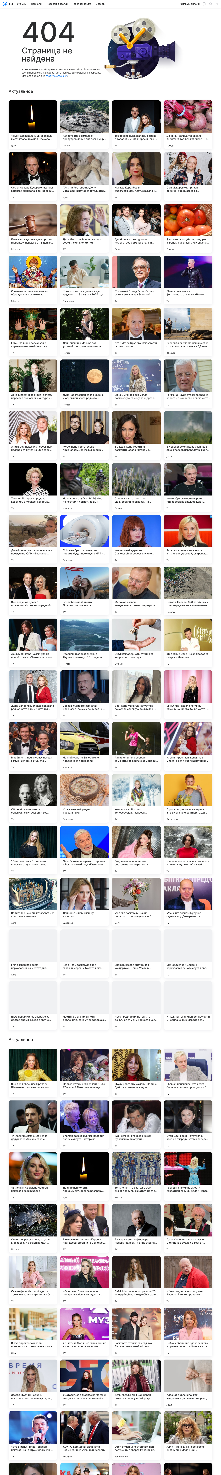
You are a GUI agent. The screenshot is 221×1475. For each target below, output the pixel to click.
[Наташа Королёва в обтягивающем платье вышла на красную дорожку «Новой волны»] (136, 176)
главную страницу (56, 75)
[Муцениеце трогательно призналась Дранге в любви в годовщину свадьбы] (84, 435)
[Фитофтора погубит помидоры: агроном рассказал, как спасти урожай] (188, 228)
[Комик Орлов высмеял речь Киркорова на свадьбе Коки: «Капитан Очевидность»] (188, 487)
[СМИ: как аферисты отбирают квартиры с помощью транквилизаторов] (136, 643)
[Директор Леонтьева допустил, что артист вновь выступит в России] (188, 1213)
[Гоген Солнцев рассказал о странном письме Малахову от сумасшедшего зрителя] (33, 332)
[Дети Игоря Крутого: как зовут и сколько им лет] (136, 332)
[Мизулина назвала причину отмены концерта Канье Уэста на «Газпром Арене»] (188, 694)
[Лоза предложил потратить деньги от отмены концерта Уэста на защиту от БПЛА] (136, 1005)
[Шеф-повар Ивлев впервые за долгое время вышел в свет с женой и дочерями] (33, 1005)
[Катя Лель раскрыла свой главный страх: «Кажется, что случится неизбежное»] (84, 953)
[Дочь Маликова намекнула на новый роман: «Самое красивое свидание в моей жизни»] (33, 643)
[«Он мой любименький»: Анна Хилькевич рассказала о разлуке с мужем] (188, 1109)
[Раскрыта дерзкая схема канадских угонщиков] (84, 1109)
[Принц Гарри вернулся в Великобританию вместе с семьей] (84, 1161)
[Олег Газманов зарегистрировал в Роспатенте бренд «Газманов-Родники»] (84, 850)
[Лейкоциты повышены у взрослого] (84, 902)
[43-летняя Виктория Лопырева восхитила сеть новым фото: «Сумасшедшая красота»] (136, 1109)
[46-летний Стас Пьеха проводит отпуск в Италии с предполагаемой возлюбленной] (188, 643)
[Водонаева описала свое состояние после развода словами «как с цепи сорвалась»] (136, 850)
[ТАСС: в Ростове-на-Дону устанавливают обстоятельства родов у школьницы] (84, 176)
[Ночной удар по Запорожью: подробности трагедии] (84, 746)
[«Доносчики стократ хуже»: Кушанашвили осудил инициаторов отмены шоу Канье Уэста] (136, 1332)
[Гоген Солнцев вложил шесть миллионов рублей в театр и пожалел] (188, 1435)
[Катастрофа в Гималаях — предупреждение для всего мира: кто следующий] (84, 124)
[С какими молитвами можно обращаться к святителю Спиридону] (33, 280)
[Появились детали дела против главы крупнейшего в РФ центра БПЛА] (33, 228)
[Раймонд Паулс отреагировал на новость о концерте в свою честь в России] (188, 383)
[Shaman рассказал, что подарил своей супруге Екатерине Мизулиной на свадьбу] (84, 1332)
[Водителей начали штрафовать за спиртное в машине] (33, 902)
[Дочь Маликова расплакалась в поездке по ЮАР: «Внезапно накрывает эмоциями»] (33, 539)
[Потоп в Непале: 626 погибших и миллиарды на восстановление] (188, 591)
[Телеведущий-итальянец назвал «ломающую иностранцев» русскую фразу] (188, 1057)
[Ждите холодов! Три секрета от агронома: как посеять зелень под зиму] (33, 1109)
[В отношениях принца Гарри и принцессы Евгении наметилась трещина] (84, 1435)
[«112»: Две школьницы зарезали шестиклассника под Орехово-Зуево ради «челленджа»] (33, 124)
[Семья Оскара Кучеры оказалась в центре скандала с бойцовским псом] (33, 176)
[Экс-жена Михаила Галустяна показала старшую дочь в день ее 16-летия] (136, 694)
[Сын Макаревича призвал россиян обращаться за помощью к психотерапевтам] (188, 176)
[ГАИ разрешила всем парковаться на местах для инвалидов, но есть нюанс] (33, 953)
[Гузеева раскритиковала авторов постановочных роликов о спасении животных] (84, 1057)
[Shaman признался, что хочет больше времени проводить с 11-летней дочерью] (188, 1280)
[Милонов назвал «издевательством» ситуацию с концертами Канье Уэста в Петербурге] (136, 591)
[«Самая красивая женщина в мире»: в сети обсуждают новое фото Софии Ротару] (188, 746)
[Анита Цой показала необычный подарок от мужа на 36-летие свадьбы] (33, 435)
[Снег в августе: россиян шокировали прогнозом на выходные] (136, 487)
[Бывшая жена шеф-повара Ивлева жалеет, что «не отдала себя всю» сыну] (136, 1435)
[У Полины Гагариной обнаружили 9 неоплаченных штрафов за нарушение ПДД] (188, 1005)
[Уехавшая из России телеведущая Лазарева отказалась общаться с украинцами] (136, 798)
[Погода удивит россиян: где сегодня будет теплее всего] (136, 1057)
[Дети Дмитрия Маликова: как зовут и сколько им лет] (84, 228)
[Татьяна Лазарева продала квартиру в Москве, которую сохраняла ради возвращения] (33, 487)
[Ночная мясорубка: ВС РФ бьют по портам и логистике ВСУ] (84, 487)
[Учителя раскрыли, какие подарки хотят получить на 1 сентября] (136, 902)
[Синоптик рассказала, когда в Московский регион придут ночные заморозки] (33, 1435)
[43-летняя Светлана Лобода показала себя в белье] (33, 1384)
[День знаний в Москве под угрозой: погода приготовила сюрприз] (84, 332)
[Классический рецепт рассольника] (84, 798)
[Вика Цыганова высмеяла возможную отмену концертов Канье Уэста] (136, 383)
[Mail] (5, 4)
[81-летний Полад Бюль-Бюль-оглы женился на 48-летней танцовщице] (136, 280)
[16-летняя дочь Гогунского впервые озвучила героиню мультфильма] (33, 850)
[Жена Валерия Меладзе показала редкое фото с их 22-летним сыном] (33, 694)
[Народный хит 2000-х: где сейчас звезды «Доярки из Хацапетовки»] (136, 1213)
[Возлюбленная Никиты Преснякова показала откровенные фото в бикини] (84, 591)
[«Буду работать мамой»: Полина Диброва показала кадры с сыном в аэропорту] (136, 1280)
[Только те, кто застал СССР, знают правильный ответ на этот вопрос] (136, 1384)
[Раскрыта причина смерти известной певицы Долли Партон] (188, 1384)
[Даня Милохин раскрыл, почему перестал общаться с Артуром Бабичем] (33, 383)
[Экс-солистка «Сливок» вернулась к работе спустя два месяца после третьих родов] (188, 953)
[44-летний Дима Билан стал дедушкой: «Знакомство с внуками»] (33, 1332)
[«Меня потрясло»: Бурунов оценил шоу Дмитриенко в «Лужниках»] (188, 902)
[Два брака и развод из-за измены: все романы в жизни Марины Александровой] (136, 228)
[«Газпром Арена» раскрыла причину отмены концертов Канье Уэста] (188, 1161)
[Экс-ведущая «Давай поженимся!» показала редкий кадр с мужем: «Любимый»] (33, 591)
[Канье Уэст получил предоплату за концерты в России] (136, 1161)
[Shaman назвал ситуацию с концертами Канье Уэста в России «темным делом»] (136, 953)
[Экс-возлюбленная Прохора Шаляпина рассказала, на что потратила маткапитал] (33, 1280)
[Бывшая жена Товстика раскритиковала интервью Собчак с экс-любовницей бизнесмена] (136, 435)
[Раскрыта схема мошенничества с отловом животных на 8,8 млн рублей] (188, 332)
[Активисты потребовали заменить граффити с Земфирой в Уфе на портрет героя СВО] (136, 746)
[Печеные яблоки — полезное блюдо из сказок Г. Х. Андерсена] (33, 1213)
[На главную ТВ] (10, 4)
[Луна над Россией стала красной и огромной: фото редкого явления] (84, 383)
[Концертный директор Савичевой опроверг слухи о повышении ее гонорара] (136, 539)
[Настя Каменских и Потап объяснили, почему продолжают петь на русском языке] (84, 1005)
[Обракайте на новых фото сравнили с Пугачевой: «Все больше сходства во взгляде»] (33, 798)
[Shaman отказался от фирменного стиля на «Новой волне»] (188, 280)
